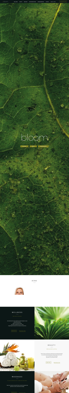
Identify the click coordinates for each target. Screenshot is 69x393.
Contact (47, 1)
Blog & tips (53, 1)
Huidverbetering (32, 1)
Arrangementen (41, 1)
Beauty (20, 1)
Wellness (16, 1)
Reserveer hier (22, 330)
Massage (25, 1)
